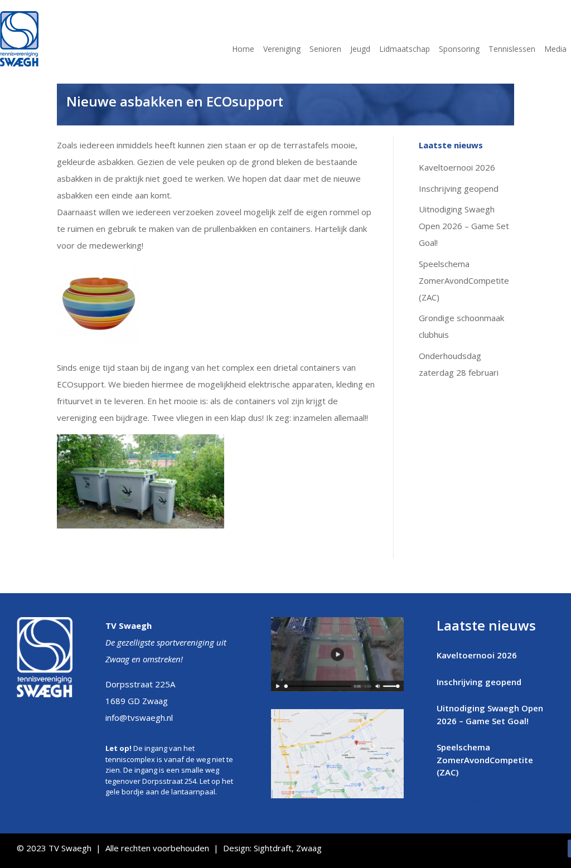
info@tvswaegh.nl (139, 717)
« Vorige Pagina (466, 801)
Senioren (325, 49)
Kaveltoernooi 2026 (457, 167)
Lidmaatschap (404, 49)
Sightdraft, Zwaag (288, 848)
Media (555, 49)
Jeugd (360, 49)
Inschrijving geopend (459, 188)
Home (243, 49)
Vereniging (282, 49)
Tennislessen (511, 49)
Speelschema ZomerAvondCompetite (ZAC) (464, 280)
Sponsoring (459, 49)
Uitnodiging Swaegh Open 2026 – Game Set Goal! (464, 225)
